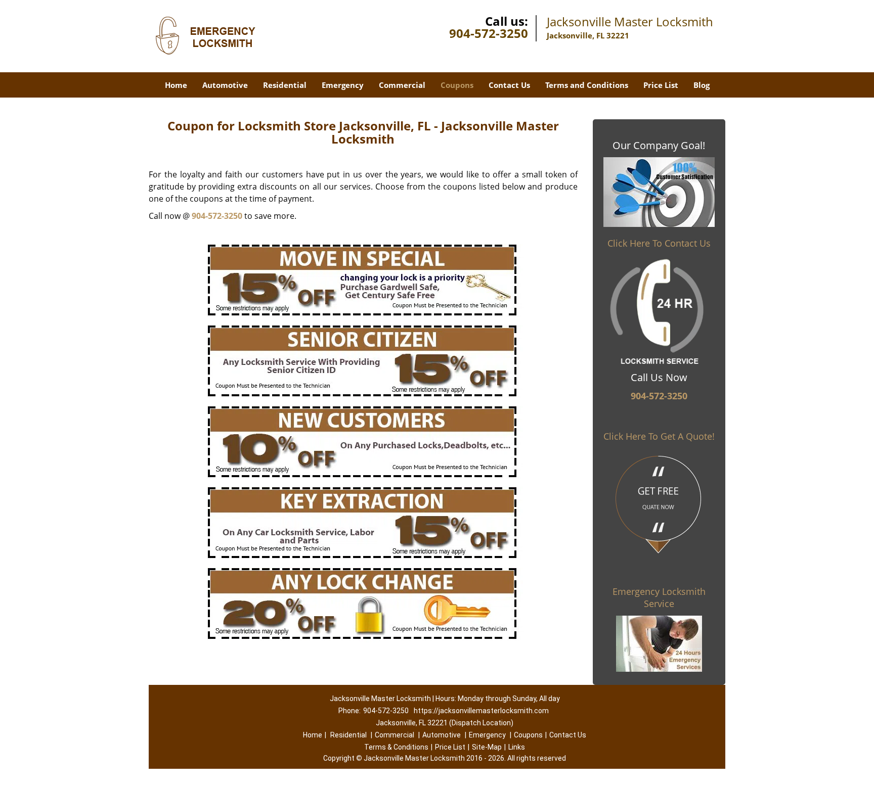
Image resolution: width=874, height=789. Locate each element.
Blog (701, 85)
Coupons (457, 85)
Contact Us (509, 85)
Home (176, 85)
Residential (285, 85)
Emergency (343, 85)
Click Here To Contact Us (659, 243)
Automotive (225, 85)
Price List (660, 85)
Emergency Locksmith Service (659, 597)
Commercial (402, 85)
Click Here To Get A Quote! (659, 436)
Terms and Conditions (586, 85)
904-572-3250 (488, 33)
